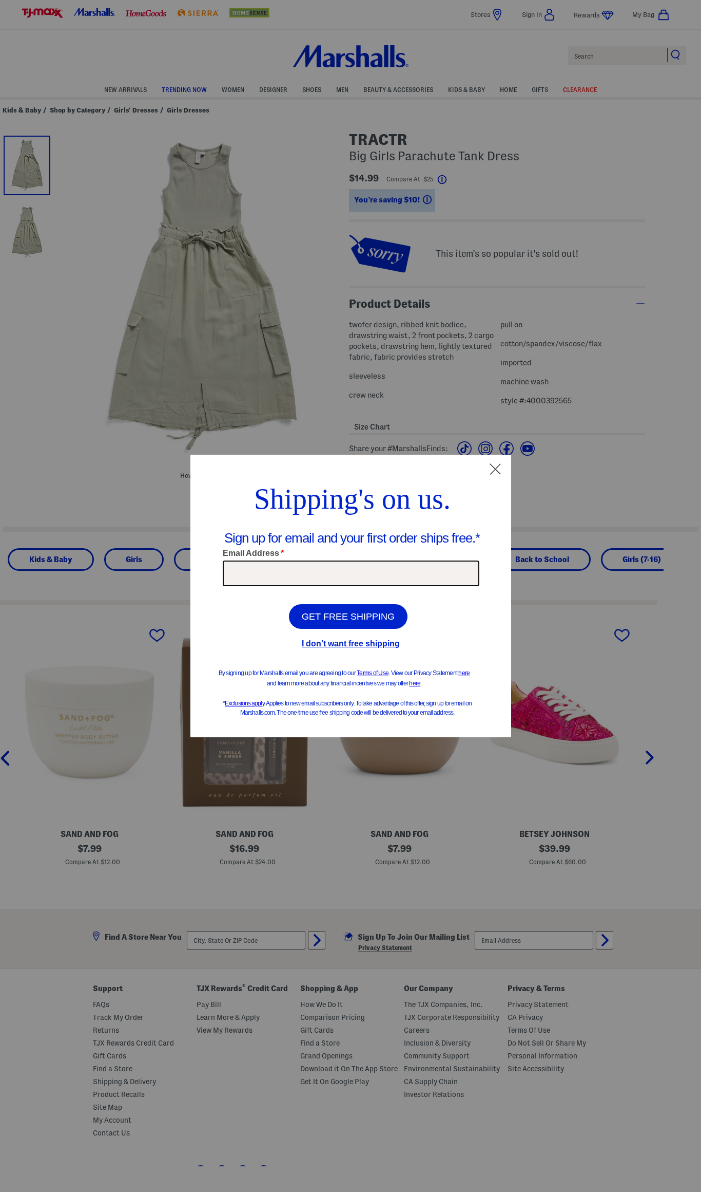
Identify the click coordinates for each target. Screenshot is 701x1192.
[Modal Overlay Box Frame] (350, 596)
